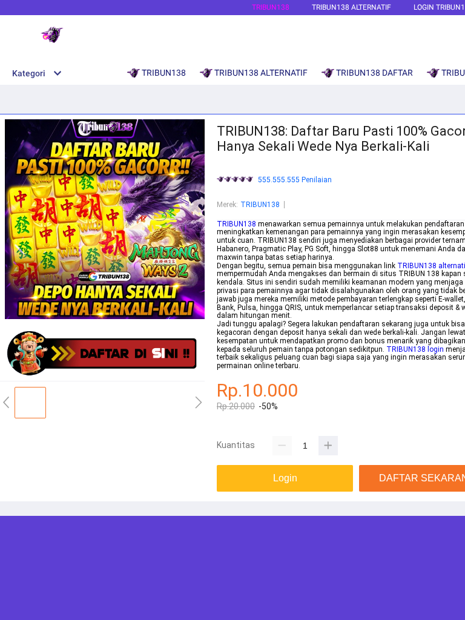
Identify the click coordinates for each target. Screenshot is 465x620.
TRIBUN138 (270, 7)
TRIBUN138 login (415, 349)
